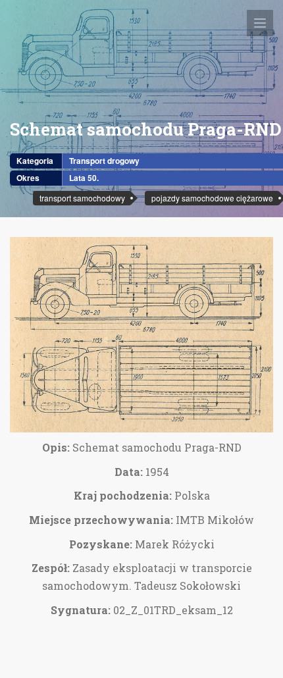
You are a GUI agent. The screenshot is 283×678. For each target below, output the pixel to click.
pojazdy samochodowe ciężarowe (212, 197)
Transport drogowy (104, 161)
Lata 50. (84, 178)
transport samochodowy (82, 197)
